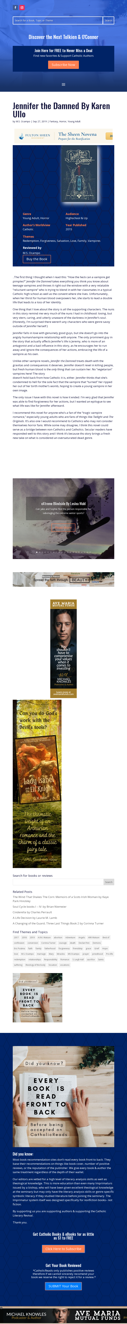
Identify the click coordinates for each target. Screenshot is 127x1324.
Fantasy (53, 121)
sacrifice (91, 959)
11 (64, 552)
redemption (19, 959)
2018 (24, 937)
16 (79, 552)
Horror (62, 121)
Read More (63, 527)
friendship (78, 948)
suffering (18, 965)
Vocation (53, 965)
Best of (106, 937)
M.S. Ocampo (23, 121)
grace (88, 948)
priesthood (97, 954)
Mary (51, 954)
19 (87, 552)
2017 (16, 937)
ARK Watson (93, 937)
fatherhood (50, 948)
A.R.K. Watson (44, 937)
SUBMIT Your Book (63, 1286)
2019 (32, 937)
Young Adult (74, 121)
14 (73, 552)
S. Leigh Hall (78, 959)
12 (67, 552)
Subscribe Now (63, 64)
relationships (35, 959)
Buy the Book (36, 259)
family (38, 948)
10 (62, 552)
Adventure (70, 937)
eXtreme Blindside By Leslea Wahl (63, 503)
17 (81, 552)
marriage (41, 954)
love (16, 954)
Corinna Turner (48, 943)
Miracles (61, 954)
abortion (58, 937)
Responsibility (50, 959)
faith (30, 948)
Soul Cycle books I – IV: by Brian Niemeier (39, 906)
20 (90, 552)
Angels (82, 937)
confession (19, 943)
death (72, 943)
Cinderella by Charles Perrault (32, 912)
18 (84, 552)
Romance (65, 959)
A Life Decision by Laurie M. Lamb (35, 918)
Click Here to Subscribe (63, 1249)
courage (63, 943)
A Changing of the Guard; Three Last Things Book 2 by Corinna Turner (58, 923)
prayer (86, 954)
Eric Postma (19, 948)
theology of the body (35, 965)
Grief (96, 948)
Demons (97, 943)
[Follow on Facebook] (15, 7)
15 (76, 552)
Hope (105, 948)
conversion (33, 943)
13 (70, 552)
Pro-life (109, 954)
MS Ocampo (73, 954)
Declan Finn (84, 943)
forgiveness (64, 948)
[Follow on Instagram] (22, 7)
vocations (64, 965)
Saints (101, 959)
